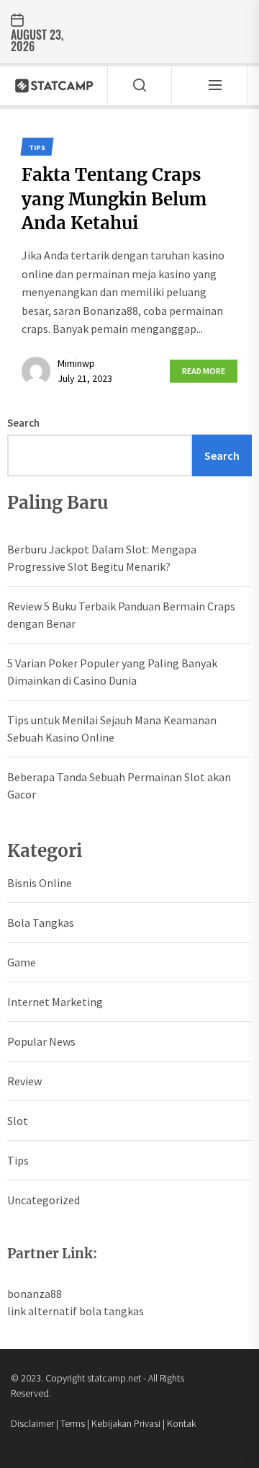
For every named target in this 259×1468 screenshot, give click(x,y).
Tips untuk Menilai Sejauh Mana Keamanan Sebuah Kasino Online (112, 728)
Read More (203, 370)
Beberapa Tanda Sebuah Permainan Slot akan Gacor (119, 785)
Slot (17, 1120)
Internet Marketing (55, 1002)
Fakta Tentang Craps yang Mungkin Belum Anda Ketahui (114, 199)
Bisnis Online (39, 883)
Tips (18, 1160)
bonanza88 (34, 1293)
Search (23, 423)
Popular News (41, 1041)
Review (24, 1081)
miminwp (76, 363)
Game (21, 962)
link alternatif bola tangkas (75, 1311)
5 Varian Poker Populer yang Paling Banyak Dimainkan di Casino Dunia (112, 672)
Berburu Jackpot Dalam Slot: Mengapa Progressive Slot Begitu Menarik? (101, 558)
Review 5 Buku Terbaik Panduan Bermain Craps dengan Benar (121, 615)
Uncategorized (43, 1200)
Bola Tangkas (40, 922)
